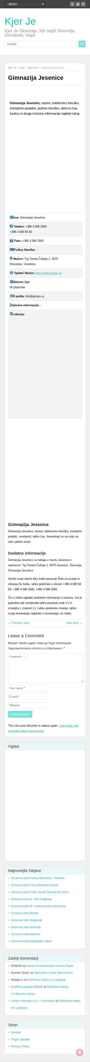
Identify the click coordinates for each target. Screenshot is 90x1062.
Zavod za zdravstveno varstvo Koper (49, 965)
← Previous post (18, 622)
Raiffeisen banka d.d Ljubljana (47, 979)
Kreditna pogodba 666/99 (27, 986)
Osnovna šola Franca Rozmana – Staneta (37, 878)
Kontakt (16, 1032)
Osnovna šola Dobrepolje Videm (31, 941)
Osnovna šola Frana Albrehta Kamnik (34, 885)
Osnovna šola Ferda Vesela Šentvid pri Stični (40, 892)
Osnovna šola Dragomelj (26, 920)
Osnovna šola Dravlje (24, 913)
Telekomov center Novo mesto (53, 972)
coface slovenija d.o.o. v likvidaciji (33, 1000)
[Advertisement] (45, 166)
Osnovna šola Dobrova (25, 934)
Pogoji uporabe (20, 1039)
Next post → (74, 622)
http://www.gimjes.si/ (49, 273)
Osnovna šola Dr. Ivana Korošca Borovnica (38, 906)
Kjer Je (20, 21)
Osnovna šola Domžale (26, 927)
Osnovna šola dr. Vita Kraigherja (31, 899)
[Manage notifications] (79, 1052)
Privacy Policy (20, 1046)
